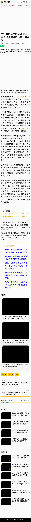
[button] (24, 2)
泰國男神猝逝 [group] (11, 5)
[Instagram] (21, 2)
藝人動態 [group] (26, 5)
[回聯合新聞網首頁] (2, 2)
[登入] (27, 2)
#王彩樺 (4, 295)
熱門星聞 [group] (19, 5)
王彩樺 (26, 99)
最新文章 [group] (3, 5)
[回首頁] (7, 2)
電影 (23, 96)
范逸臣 (24, 128)
